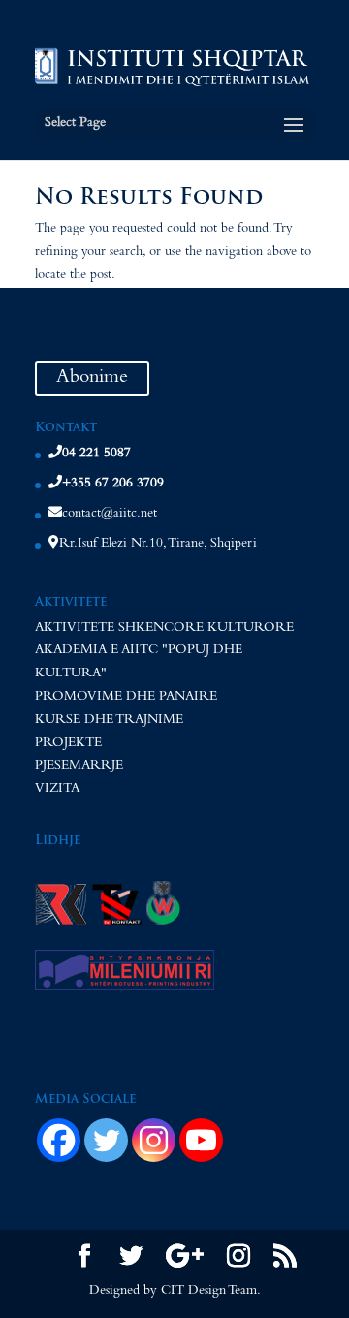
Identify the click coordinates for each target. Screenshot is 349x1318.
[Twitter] (106, 1140)
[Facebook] (58, 1140)
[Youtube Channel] (201, 1140)
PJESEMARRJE (79, 766)
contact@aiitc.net (109, 514)
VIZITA (57, 790)
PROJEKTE (68, 744)
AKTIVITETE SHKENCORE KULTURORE (164, 629)
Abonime (92, 379)
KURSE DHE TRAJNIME (109, 721)
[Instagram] (153, 1140)
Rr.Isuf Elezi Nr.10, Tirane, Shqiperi (158, 544)
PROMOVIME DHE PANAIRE (126, 698)
